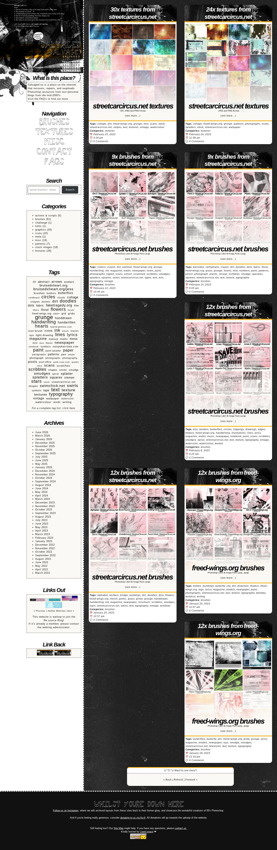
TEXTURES (54, 133)
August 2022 (43, 558)
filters (36, 310)
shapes (52, 370)
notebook (34, 346)
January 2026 (43, 439)
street (116, 277)
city (228, 586)
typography (61, 394)
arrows (56, 281)
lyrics (72, 335)
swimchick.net (52, 386)
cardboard (34, 297)
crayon (35, 301)
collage (72, 297)
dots (31, 305)
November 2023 (45, 506)
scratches (63, 365)
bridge (124, 595)
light (31, 335)
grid (63, 313)
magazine (38, 339)
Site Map (118, 828)
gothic (122, 598)
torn (161, 277)
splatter (67, 373)
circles (48, 297)
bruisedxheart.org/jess (53, 289)
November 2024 (45, 474)
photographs (52, 358)
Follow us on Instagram (65, 810)
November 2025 (45, 446)
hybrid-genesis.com (61, 327)
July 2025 (41, 456)
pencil (189, 274)
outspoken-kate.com (65, 346)
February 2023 (44, 537)
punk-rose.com (61, 362)
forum (71, 310)
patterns (40, 243)
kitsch (65, 331)
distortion (243, 586)
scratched (139, 274)
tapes (148, 277)
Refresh (178, 779)
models (230, 589)
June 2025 (41, 460)
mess (74, 338)
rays (225, 742)
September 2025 (45, 453)
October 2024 (43, 477)
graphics (40, 229)
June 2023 (41, 523)
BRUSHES (54, 123)
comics (101, 267)
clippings (238, 429)
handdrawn (63, 318)
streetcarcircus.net (64, 382)
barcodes (198, 267)
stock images (43, 247)
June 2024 (41, 488)
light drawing (44, 335)
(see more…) (132, 115)
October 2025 (43, 449)
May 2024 (41, 492)
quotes (75, 362)
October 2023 (43, 509)
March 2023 (42, 534)
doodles (68, 301)
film (76, 305)
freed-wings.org (41, 313)
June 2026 (41, 432)
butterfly (220, 586)
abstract (44, 281)
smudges (42, 373)
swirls (72, 385)
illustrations (239, 433)
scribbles (37, 369)
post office (45, 362)
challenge (41, 222)
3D (34, 282)
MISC (54, 142)
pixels (32, 361)
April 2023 (41, 530)
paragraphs (39, 354)
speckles (257, 274)
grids (71, 313)
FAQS (54, 162)
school (128, 274)
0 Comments (100, 141)
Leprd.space (146, 831)
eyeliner (127, 267)
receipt (223, 274)
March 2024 (42, 499)
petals (71, 354)
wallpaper (52, 398)
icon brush (35, 330)
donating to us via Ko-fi (132, 817)
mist (35, 343)
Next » (70, 611)
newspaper (64, 343)
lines (60, 334)
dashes (46, 301)
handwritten (67, 322)
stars (36, 381)
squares (56, 377)
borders (204, 429)
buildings (135, 595)
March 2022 (42, 572)
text (55, 389)
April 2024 (41, 495)
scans (49, 365)
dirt (55, 301)
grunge (44, 317)
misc (38, 240)
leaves (75, 331)
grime (139, 598)
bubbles (51, 293)
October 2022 (43, 551)
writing (67, 402)
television (215, 746)
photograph (37, 358)
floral (45, 309)
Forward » (191, 779)
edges (261, 429)
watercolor (67, 398)
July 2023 (41, 520)
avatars (69, 281)
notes (150, 270)
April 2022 (41, 569)
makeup (53, 339)
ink (57, 330)
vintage (38, 398)
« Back (167, 779)
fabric (40, 305)
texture (68, 390)
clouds (61, 297)
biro (195, 429)
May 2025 (41, 464)
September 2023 (45, 513)
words (57, 402)
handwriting (43, 322)
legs (201, 589)
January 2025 (43, 467)
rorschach (144, 602)
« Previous (39, 611)
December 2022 (45, 544)
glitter (56, 313)
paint (38, 350)
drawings (251, 429)
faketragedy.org (59, 305)
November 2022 (45, 548)
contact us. (181, 828)
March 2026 (42, 435)
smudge (74, 370)
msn (41, 343)
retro (39, 366)
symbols (36, 390)
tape (46, 390)
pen (63, 354)
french (114, 598)
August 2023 (43, 516)
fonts (38, 226)
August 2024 (43, 485)
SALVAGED (60, 45)
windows (165, 605)
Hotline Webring (56, 611)
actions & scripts (46, 215)
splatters (40, 377)
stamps (69, 377)
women (219, 443)
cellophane (212, 267)
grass (209, 270)
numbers (46, 346)
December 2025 (45, 442)
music (49, 343)
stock (47, 382)
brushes (40, 219)
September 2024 (45, 481)
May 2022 (41, 565)
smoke (63, 370)
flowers (58, 309)
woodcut (190, 596)
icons (38, 233)
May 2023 (41, 527)
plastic (213, 274)
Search (70, 189)
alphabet (102, 595)
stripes (33, 385)
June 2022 (41, 562)
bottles (197, 586)
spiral (55, 374)
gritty (246, 739)
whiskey (261, 593)
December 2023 (45, 502)
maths (64, 339)
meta (38, 236)
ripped (110, 274)
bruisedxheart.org (53, 285)
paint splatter (53, 350)
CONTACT (54, 152)
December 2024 (45, 470)
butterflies (65, 293)
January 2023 (43, 541)
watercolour (43, 402)
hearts (41, 326)
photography (69, 358)
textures (40, 250)
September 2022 (45, 555)
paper (68, 350)
